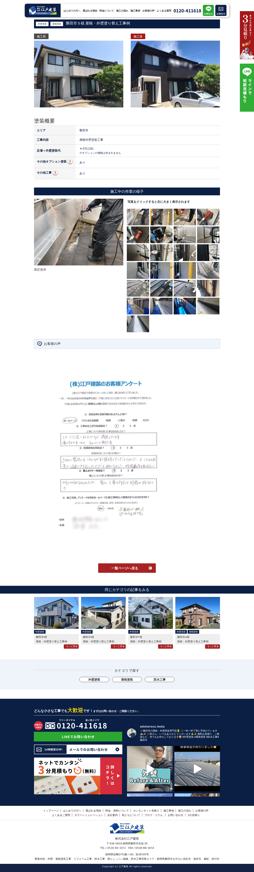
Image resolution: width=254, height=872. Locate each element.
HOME (37, 2)
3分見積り (194, 815)
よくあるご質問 (61, 815)
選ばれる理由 (90, 10)
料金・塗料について (117, 810)
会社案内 (112, 815)
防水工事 (160, 679)
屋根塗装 (56, 23)
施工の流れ (122, 10)
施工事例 (135, 10)
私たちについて (131, 815)
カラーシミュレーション (88, 815)
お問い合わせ (175, 815)
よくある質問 (164, 10)
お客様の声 (148, 10)
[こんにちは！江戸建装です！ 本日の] (150, 768)
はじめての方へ (72, 10)
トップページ (51, 810)
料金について (106, 10)
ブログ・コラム (153, 815)
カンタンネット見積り (146, 810)
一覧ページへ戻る (124, 568)
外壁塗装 (42, 23)
